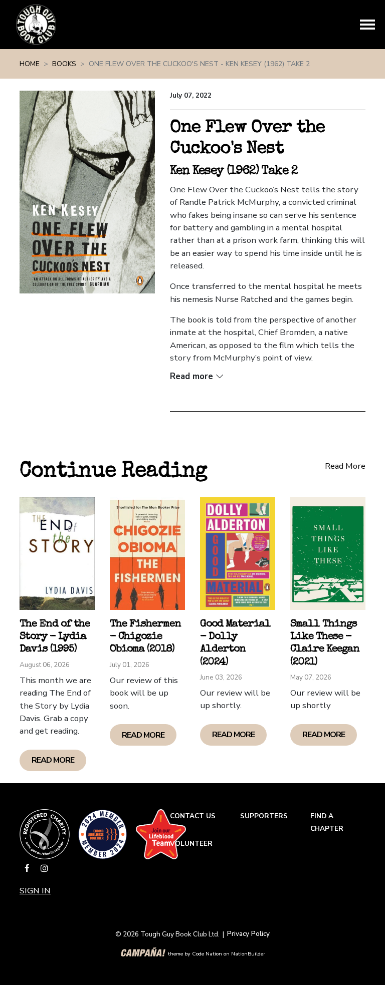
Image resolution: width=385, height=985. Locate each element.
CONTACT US (193, 816)
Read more (53, 760)
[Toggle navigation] (367, 25)
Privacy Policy (248, 933)
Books (64, 64)
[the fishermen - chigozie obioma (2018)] (147, 553)
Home (30, 64)
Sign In (35, 890)
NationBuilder (248, 953)
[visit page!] (28, 868)
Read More (345, 466)
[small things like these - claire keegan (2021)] (327, 553)
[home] (36, 24)
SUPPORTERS (264, 816)
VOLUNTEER (191, 843)
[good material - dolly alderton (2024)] (237, 553)
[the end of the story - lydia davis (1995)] (57, 553)
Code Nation (207, 953)
